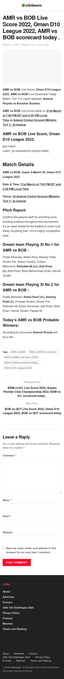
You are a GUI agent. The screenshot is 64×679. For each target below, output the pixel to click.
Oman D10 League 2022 (18, 367)
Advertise (8, 597)
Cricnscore (15, 667)
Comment (10, 455)
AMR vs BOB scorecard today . (21, 362)
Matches (8, 623)
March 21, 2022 (11, 44)
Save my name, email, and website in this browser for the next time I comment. (31, 550)
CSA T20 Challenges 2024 (18, 607)
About (6, 591)
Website (7, 532)
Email (7, 516)
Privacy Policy (11, 613)
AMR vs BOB (18, 351)
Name (7, 500)
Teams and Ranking (15, 629)
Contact (7, 602)
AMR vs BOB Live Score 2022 (21, 357)
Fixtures (8, 618)
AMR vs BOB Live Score (42, 351)
